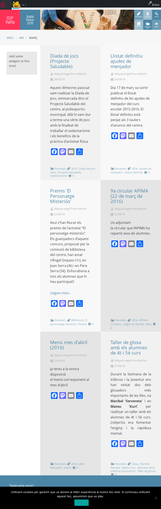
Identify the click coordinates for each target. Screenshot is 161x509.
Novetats (60, 168)
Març (53, 172)
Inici (10, 38)
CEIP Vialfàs (10, 20)
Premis (82, 324)
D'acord (82, 502)
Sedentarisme (58, 176)
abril (81, 464)
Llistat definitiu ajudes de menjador (126, 61)
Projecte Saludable (69, 172)
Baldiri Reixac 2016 (30, 19)
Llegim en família (133, 324)
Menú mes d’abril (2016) (68, 345)
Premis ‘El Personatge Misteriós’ (62, 196)
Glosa (135, 464)
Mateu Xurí (128, 467)
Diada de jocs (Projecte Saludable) (64, 61)
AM (21, 38)
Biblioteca (77, 320)
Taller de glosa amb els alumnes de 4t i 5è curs (128, 347)
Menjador (56, 467)
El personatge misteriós (68, 322)
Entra (155, 5)
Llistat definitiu (133, 172)
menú (67, 467)
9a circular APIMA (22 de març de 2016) (129, 196)
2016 (74, 168)
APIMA (143, 320)
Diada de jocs (87, 168)
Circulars (115, 324)
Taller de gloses (146, 471)
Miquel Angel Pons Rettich (70, 74)
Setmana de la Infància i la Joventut (132, 469)
